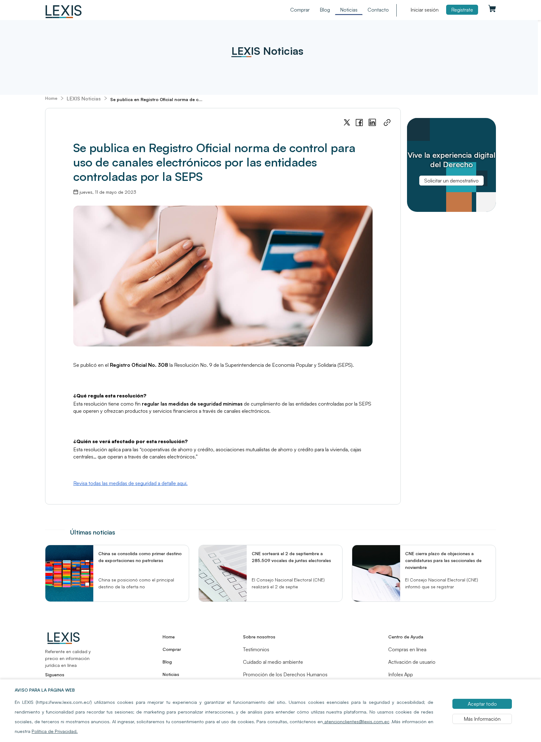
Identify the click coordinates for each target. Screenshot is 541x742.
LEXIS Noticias (84, 98)
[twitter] (346, 122)
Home (51, 98)
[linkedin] (372, 122)
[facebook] (359, 123)
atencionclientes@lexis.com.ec (356, 721)
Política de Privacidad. (55, 731)
